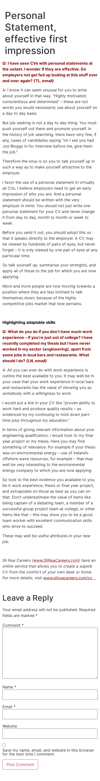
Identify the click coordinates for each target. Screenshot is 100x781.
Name (9, 687)
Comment (13, 625)
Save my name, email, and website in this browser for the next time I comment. (48, 752)
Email (9, 707)
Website (9, 726)
